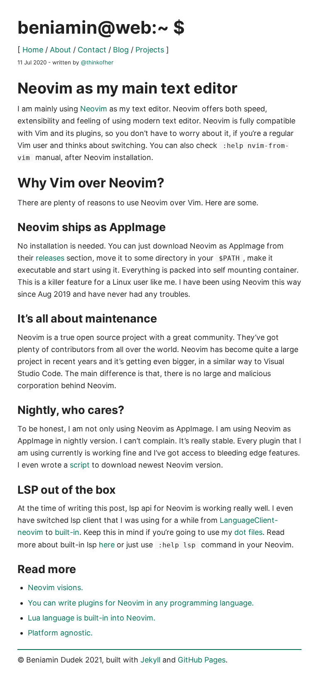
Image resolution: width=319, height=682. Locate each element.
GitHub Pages (202, 659)
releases (50, 258)
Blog (121, 49)
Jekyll (150, 659)
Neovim (93, 108)
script (80, 464)
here (107, 544)
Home (32, 49)
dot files (248, 532)
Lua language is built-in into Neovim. (91, 617)
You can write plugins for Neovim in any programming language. (141, 602)
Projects (149, 49)
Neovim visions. (55, 587)
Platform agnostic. (60, 632)
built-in (67, 532)
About (60, 49)
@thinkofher (97, 62)
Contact (92, 49)
